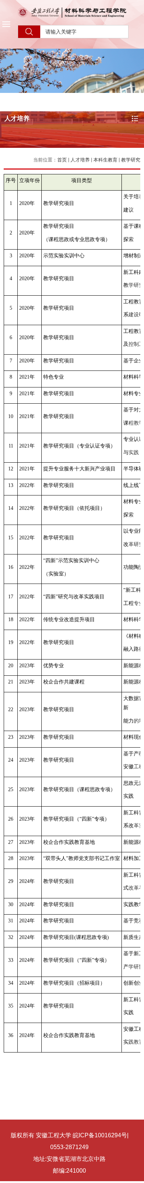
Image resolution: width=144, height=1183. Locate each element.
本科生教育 (105, 160)
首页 (62, 160)
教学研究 (130, 160)
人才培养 (80, 160)
